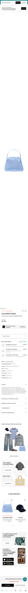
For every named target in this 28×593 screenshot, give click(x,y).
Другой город (22, 341)
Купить (14, 456)
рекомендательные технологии (9, 8)
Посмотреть (8, 470)
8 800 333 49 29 (14, 581)
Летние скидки (8, 310)
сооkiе (13, 9)
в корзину (7, 585)
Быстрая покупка (20, 585)
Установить (23, 326)
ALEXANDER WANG (9, 361)
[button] (2, 308)
